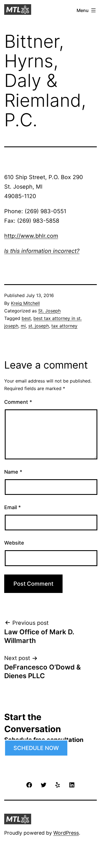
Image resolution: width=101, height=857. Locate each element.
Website (14, 543)
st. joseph (38, 326)
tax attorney (64, 326)
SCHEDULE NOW (36, 748)
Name (13, 472)
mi (23, 326)
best (26, 318)
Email (12, 507)
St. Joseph (49, 311)
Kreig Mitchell (25, 303)
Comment (18, 402)
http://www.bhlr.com (31, 235)
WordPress (66, 833)
